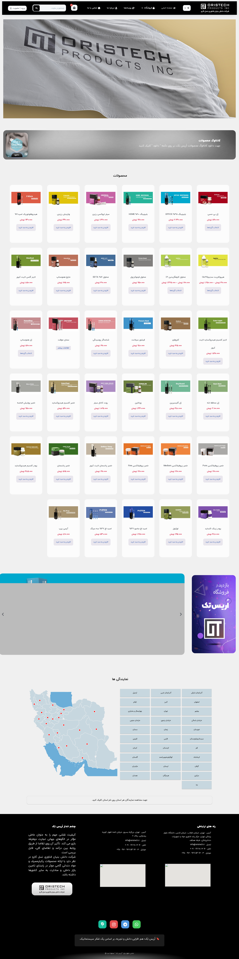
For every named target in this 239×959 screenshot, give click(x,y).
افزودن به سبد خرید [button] (175, 227)
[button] (181, 614)
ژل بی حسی (213, 214)
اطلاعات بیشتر (63, 348)
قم (197, 748)
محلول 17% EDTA (101, 277)
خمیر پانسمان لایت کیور (101, 465)
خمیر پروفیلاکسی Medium (176, 465)
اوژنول (175, 528)
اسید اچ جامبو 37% (138, 528)
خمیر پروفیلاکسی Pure (213, 465)
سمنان (135, 729)
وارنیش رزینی (63, 214)
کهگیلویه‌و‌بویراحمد (166, 757)
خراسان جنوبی (135, 720)
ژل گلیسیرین (175, 402)
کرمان (135, 748)
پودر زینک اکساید (213, 528)
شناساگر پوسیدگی (101, 339)
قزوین (135, 739)
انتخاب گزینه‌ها (213, 227)
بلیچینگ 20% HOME (138, 214)
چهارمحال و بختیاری (135, 711)
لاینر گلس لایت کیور (26, 277)
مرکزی (196, 775)
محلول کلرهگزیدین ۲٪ (176, 277)
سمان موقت (63, 339)
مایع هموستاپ (63, 277)
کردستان (166, 748)
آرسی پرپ (63, 528)
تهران (166, 711)
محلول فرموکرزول (138, 277)
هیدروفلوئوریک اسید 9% (26, 214)
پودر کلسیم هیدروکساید (26, 465)
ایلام (135, 702)
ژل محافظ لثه (213, 402)
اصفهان (196, 702)
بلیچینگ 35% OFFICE (175, 214)
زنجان (166, 729)
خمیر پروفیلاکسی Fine (138, 465)
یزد (197, 784)
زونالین (138, 402)
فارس (166, 739)
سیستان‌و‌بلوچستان (197, 739)
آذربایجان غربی (166, 692)
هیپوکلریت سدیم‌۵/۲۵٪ (213, 277)
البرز (165, 702)
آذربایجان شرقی (196, 692)
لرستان (165, 766)
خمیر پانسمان (63, 465)
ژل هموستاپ (26, 339)
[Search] (36, 8)
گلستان (135, 757)
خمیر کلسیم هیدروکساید (63, 402)
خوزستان (197, 729)
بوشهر (197, 711)
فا (188, 8)
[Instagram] (114, 924)
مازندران (135, 766)
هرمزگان (166, 775)
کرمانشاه (197, 757)
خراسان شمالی (197, 720)
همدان (135, 775)
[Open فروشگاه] (142, 8)
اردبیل (135, 692)
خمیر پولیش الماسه (26, 402)
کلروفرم (175, 339)
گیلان (197, 766)
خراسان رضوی (166, 720)
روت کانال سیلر (101, 402)
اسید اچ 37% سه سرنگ (101, 528)
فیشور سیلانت (138, 339)
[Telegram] (125, 924)
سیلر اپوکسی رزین (100, 214)
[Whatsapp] (137, 924)
